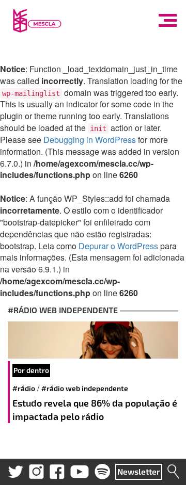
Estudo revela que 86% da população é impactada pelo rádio (94, 409)
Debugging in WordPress (89, 140)
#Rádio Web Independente (84, 388)
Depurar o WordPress (118, 246)
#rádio (23, 388)
